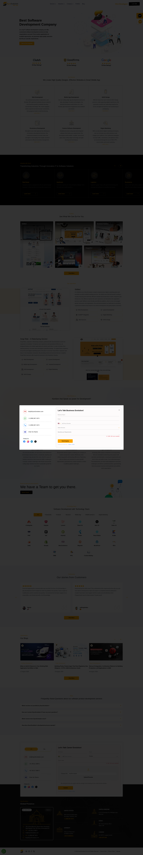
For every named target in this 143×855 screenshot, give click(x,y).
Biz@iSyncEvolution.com (35, 411)
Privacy (69, 444)
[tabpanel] (88, 427)
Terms (73, 444)
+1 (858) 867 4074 (33, 418)
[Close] (119, 410)
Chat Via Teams (33, 432)
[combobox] (88, 428)
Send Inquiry (65, 441)
